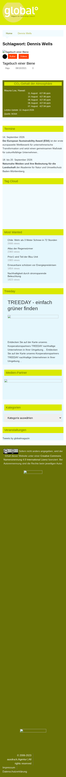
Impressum (9, 767)
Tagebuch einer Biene (19, 63)
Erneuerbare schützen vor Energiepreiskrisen (32, 265)
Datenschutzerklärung (15, 771)
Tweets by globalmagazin (16, 438)
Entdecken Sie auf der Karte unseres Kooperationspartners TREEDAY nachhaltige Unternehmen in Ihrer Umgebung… (31, 346)
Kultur (12, 56)
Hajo (7, 68)
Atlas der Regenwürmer (20, 248)
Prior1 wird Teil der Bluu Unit (23, 256)
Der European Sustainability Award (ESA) (26, 140)
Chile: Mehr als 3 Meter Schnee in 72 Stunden (32, 240)
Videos (23, 56)
